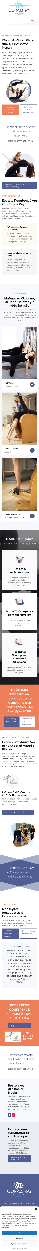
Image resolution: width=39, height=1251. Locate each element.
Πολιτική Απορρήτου (19, 1248)
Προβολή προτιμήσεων (19, 1244)
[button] (36, 1209)
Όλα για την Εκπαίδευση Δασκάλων (18, 813)
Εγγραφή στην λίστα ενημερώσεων (18, 1158)
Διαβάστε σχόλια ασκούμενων (28, 932)
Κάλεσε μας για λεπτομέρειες (28, 109)
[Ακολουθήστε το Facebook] (9, 1115)
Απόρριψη (19, 1238)
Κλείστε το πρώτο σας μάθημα (8, 933)
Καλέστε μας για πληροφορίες (27, 721)
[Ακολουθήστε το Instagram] (13, 1115)
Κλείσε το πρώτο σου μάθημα (10, 109)
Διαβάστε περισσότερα (19, 1026)
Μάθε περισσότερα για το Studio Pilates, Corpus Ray (17, 185)
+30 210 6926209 (25, 1203)
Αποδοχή (19, 1233)
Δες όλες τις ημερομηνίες (11, 720)
